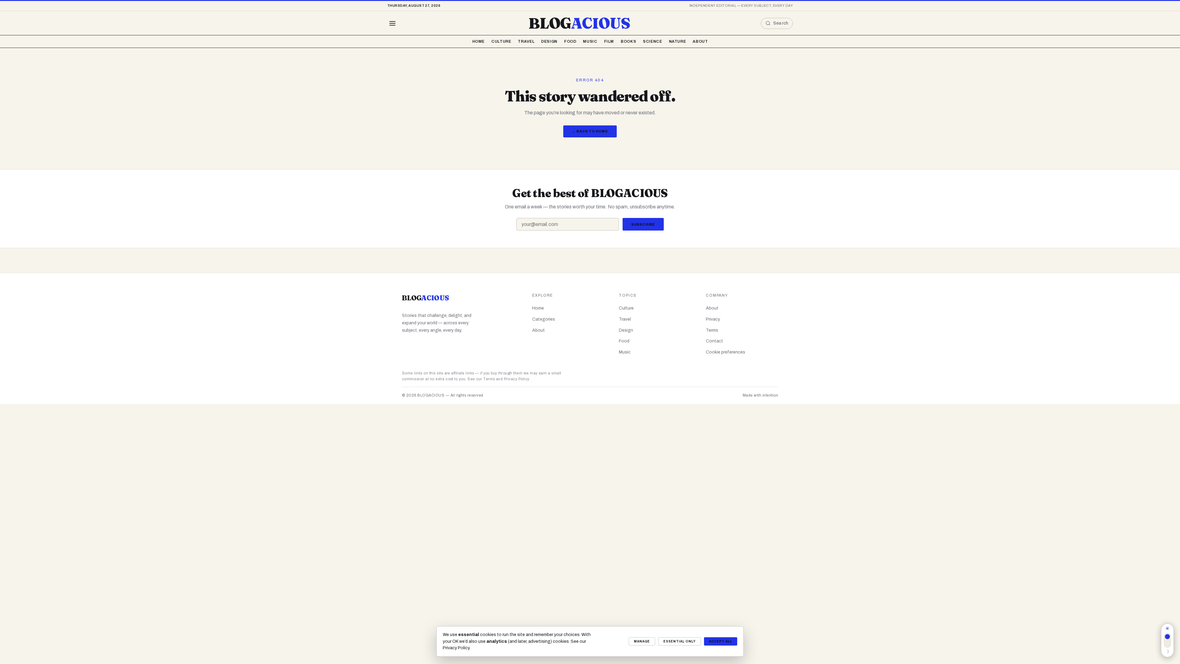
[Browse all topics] (392, 23)
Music (590, 41)
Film (609, 41)
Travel (526, 41)
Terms (712, 330)
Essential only (679, 641)
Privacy (713, 319)
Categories (543, 319)
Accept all (720, 641)
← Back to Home (590, 131)
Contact (714, 341)
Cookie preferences (725, 352)
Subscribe (643, 224)
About (700, 41)
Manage (642, 641)
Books (628, 41)
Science (652, 41)
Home (478, 41)
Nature (677, 41)
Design (549, 41)
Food (570, 41)
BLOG (579, 23)
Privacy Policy (516, 379)
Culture (501, 41)
